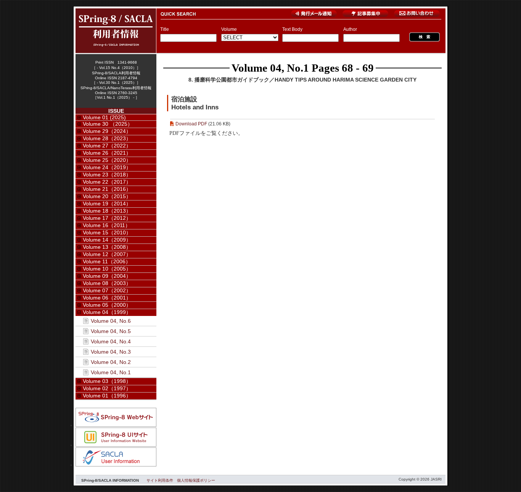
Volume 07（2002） (107, 290)
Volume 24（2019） (107, 167)
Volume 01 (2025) (104, 117)
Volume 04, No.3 (111, 352)
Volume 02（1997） (107, 388)
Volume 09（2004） (107, 276)
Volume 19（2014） (107, 203)
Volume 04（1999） (107, 312)
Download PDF (191, 124)
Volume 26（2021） (107, 153)
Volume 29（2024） (107, 131)
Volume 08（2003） (107, 283)
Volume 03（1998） (107, 381)
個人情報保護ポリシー (196, 480)
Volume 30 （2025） (108, 124)
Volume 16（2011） (106, 225)
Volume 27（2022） (107, 146)
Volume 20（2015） (107, 196)
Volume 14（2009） (107, 240)
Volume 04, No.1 (270, 68)
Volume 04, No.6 (111, 321)
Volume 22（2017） (107, 182)
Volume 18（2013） (107, 211)
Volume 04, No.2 (111, 362)
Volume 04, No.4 (111, 341)
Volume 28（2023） (107, 138)
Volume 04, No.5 (111, 331)
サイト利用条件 (159, 480)
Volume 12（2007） (107, 254)
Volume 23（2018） (107, 174)
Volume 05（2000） (107, 305)
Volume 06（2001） (107, 298)
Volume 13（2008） (107, 247)
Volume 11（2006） (107, 261)
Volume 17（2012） (107, 218)
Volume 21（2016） (107, 189)
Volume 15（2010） (107, 232)
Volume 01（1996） (107, 396)
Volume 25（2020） (107, 160)
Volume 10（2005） (107, 269)
